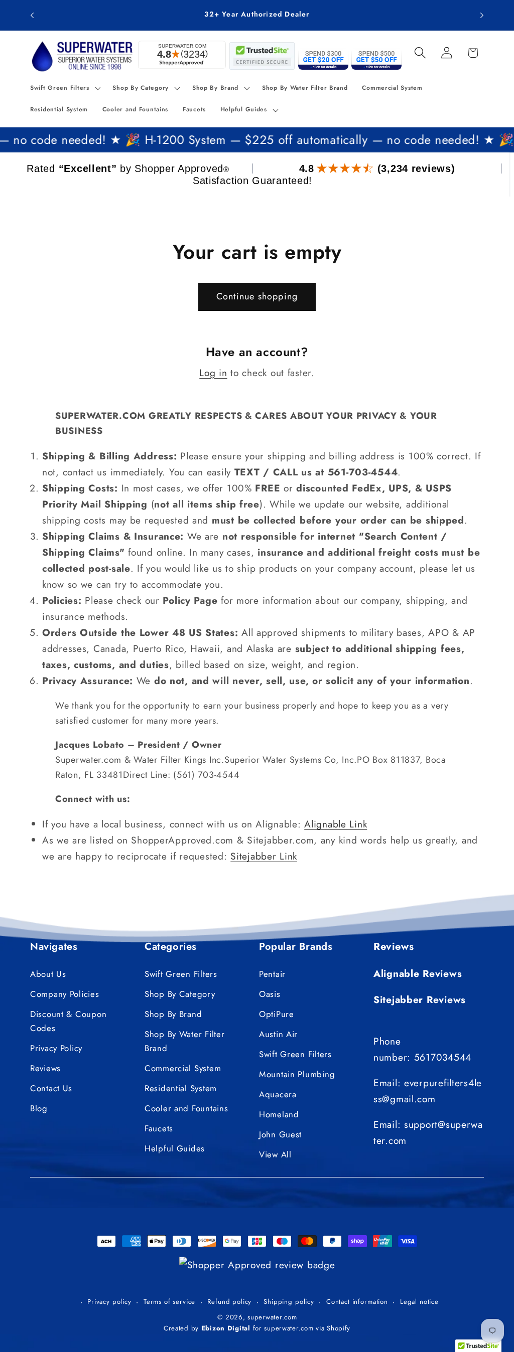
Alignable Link (335, 824)
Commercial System (183, 1068)
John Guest (280, 1134)
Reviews (45, 1068)
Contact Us (51, 1088)
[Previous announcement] (32, 15)
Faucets (159, 1128)
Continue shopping (257, 296)
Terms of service (169, 1301)
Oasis (270, 994)
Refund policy (229, 1301)
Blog (39, 1108)
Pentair (272, 974)
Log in (213, 373)
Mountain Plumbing (297, 1074)
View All (275, 1154)
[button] (64, 88)
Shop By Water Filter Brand (184, 1041)
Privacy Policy (56, 1048)
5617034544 (442, 1057)
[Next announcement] (482, 15)
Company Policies (64, 994)
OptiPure (276, 1014)
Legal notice (419, 1301)
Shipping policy (289, 1301)
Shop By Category (180, 994)
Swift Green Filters (181, 974)
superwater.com (272, 1317)
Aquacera (278, 1094)
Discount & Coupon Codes (68, 1021)
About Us (48, 974)
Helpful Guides (175, 1148)
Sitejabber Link (263, 856)
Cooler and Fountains (186, 1108)
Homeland (279, 1114)
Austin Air (278, 1034)
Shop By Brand (173, 1014)
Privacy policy (109, 1301)
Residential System (181, 1088)
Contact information (357, 1301)
